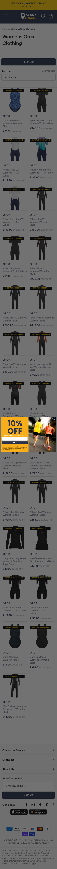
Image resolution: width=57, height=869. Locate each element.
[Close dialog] (54, 418)
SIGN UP (15, 443)
